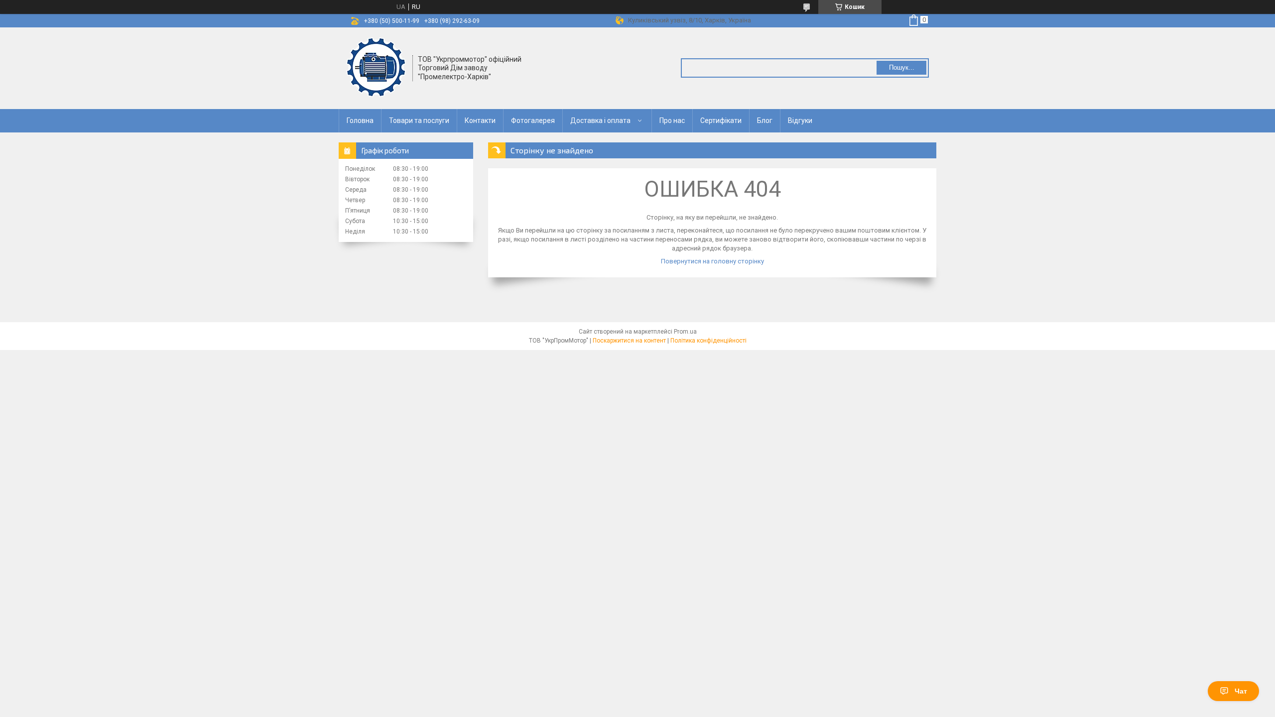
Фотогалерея (533, 120)
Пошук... (901, 67)
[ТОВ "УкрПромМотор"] (376, 67)
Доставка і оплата (600, 120)
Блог (764, 120)
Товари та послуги (419, 120)
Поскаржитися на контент (629, 340)
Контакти (480, 120)
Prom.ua (685, 331)
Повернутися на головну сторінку (712, 261)
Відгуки (800, 120)
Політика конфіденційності (708, 340)
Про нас (672, 120)
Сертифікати (721, 120)
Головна (360, 120)
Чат (1241, 691)
